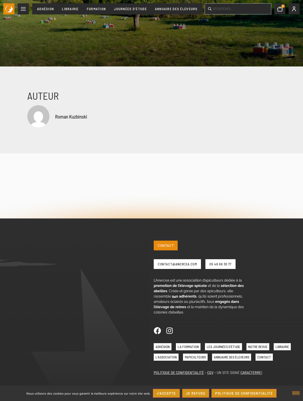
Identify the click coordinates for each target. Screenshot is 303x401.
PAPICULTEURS (195, 357)
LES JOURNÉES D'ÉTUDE (223, 347)
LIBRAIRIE (282, 347)
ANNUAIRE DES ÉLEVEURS (231, 357)
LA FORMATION (188, 347)
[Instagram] (169, 330)
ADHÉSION (162, 347)
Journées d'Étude (130, 9)
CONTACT (264, 357)
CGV (210, 372)
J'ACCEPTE (166, 393)
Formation (96, 9)
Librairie (70, 9)
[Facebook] (157, 330)
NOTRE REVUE (258, 347)
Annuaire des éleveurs (176, 9)
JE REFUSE (196, 393)
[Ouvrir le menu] (23, 8)
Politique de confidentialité (244, 393)
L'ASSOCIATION (166, 357)
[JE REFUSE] (296, 393)
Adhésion (45, 9)
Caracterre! (251, 372)
